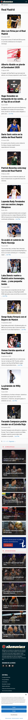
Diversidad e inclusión (6, 684)
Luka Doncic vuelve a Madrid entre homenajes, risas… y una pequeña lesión (13, 279)
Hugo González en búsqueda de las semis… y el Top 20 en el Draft (13, 98)
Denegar (14, 711)
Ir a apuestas (8, 545)
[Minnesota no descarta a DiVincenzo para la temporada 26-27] (14, 499)
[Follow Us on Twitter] (6, 666)
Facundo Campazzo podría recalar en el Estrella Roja (13, 423)
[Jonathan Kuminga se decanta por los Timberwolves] (14, 575)
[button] (26, 694)
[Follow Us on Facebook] (3, 666)
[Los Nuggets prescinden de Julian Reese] (14, 471)
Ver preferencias (14, 714)
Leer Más (10, 113)
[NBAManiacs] (7, 1)
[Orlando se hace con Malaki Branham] (14, 618)
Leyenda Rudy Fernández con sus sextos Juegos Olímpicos (13, 204)
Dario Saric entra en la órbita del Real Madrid (11, 136)
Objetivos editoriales (6, 686)
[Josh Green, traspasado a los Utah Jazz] (14, 485)
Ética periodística (5, 679)
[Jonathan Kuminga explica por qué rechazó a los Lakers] (14, 456)
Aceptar (14, 707)
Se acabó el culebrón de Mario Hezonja (12, 241)
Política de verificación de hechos (8, 688)
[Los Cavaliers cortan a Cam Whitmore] (14, 514)
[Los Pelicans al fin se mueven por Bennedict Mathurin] (14, 589)
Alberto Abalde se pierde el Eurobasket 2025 (13, 66)
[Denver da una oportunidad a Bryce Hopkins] (14, 603)
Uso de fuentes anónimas (7, 690)
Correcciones (4, 681)
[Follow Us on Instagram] (9, 666)
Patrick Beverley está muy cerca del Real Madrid (13, 169)
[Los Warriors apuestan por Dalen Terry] (14, 560)
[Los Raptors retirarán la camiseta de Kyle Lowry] (14, 528)
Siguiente (12, 441)
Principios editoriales (6, 677)
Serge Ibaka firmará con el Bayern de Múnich (13, 318)
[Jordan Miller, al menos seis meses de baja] (14, 632)
